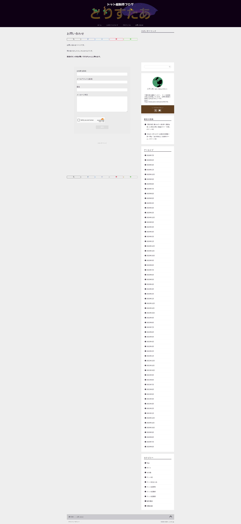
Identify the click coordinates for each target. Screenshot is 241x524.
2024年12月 (151, 217)
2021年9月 (150, 375)
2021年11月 (151, 365)
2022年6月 (150, 332)
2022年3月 (150, 346)
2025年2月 (150, 212)
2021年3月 (150, 403)
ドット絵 (150, 477)
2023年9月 (150, 260)
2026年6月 (150, 160)
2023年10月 (151, 255)
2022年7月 (150, 327)
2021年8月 (150, 380)
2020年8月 (150, 437)
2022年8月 (150, 322)
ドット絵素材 (151, 491)
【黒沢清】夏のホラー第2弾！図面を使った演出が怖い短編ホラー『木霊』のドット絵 (159, 127)
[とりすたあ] (120, 21)
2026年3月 (150, 165)
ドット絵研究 (151, 487)
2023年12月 (151, 246)
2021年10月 (151, 370)
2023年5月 (150, 279)
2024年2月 (150, 236)
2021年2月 (150, 408)
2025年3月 (150, 208)
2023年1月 (150, 298)
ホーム (100, 25)
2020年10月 (151, 427)
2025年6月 (150, 193)
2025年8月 (150, 184)
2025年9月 (150, 179)
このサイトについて (112, 25)
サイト (149, 467)
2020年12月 (151, 418)
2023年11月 (151, 251)
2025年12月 (151, 174)
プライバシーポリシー (74, 521)
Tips (148, 463)
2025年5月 (150, 198)
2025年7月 (150, 189)
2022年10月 (151, 313)
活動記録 (150, 506)
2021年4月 (150, 399)
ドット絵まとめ (152, 482)
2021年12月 (151, 360)
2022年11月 (151, 308)
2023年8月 (150, 265)
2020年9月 (150, 432)
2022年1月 (150, 356)
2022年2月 (150, 351)
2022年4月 (150, 341)
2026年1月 (150, 169)
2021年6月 (150, 389)
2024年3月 (150, 232)
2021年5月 (150, 394)
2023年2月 (150, 294)
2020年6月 (150, 446)
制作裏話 (150, 501)
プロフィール (127, 25)
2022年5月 (150, 337)
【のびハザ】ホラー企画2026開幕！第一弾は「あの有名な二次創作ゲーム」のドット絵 (158, 136)
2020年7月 (150, 442)
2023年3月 (150, 289)
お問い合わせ (139, 25)
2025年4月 (150, 203)
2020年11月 (151, 423)
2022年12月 (151, 303)
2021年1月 (150, 413)
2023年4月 (150, 284)
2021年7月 (150, 384)
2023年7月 (150, 270)
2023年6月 (150, 275)
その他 (149, 472)
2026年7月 (150, 155)
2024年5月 (150, 222)
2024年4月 (150, 227)
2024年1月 (150, 241)
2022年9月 (150, 317)
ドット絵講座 (151, 496)
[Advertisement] (102, 158)
